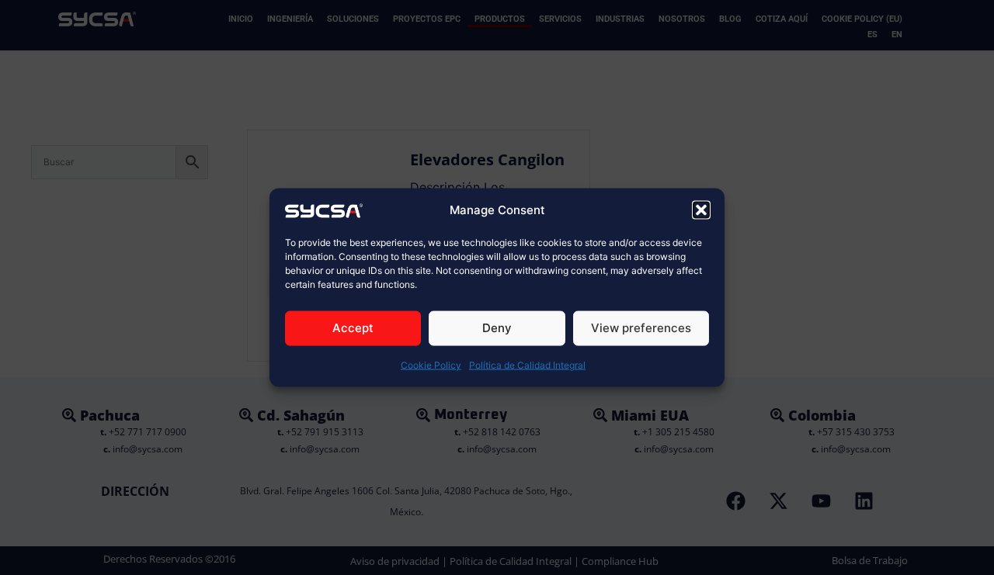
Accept (353, 327)
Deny (497, 327)
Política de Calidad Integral (527, 365)
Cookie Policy (431, 365)
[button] (701, 209)
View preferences (641, 327)
